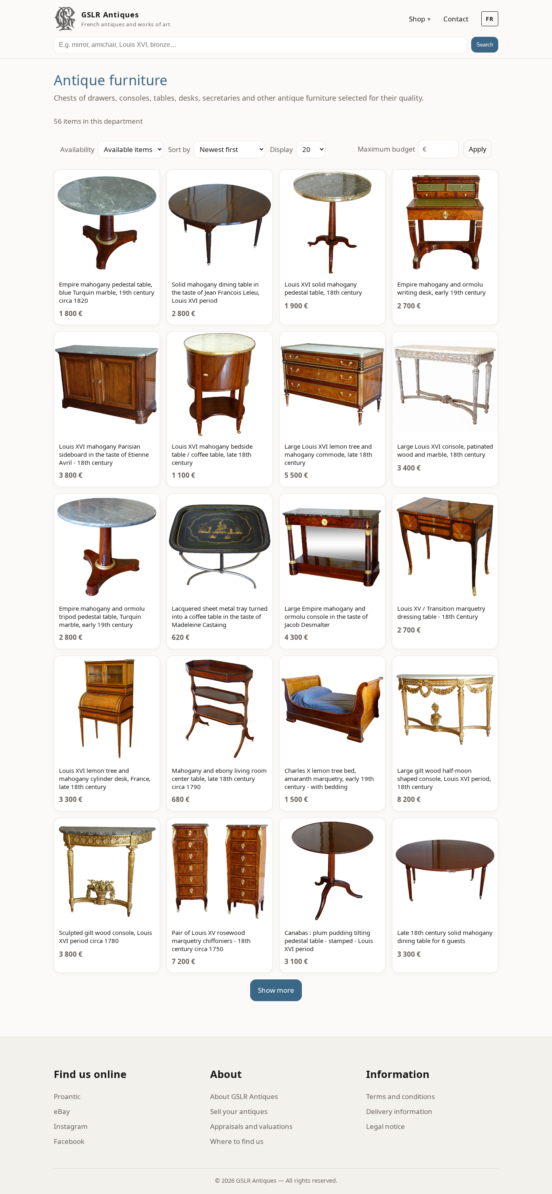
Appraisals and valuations (251, 1126)
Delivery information (399, 1111)
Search (484, 45)
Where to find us (236, 1141)
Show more (276, 990)
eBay (62, 1111)
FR (490, 19)
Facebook (69, 1141)
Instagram (71, 1126)
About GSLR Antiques (244, 1096)
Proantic (67, 1096)
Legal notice (385, 1126)
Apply (478, 149)
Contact (455, 18)
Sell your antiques (239, 1111)
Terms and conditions (400, 1096)
